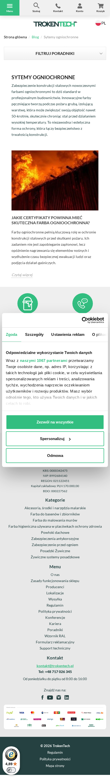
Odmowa (55, 455)
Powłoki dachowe (55, 532)
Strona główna (15, 37)
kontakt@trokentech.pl (55, 666)
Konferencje (55, 617)
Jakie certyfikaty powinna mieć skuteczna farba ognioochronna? (51, 220)
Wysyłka (55, 599)
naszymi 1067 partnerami (44, 360)
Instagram (59, 697)
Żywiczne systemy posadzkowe (55, 557)
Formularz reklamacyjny (55, 642)
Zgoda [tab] (11, 334)
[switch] (11, 770)
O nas (55, 574)
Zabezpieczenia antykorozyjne (55, 538)
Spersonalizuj (52, 438)
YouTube (50, 697)
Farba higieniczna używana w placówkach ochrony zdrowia (55, 526)
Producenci (55, 587)
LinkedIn (66, 697)
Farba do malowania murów (55, 520)
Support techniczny (55, 648)
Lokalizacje (55, 593)
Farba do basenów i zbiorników (55, 514)
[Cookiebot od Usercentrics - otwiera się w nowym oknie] (81, 320)
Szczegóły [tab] (34, 334)
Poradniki (55, 630)
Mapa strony (55, 765)
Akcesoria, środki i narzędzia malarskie (55, 508)
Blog (35, 37)
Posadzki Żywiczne (55, 551)
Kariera (55, 623)
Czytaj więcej (22, 275)
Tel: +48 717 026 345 (55, 671)
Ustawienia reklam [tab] (67, 334)
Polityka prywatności (55, 611)
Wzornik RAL (55, 636)
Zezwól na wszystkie (55, 422)
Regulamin (55, 605)
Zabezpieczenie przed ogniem (55, 544)
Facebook (42, 697)
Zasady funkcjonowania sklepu (55, 580)
